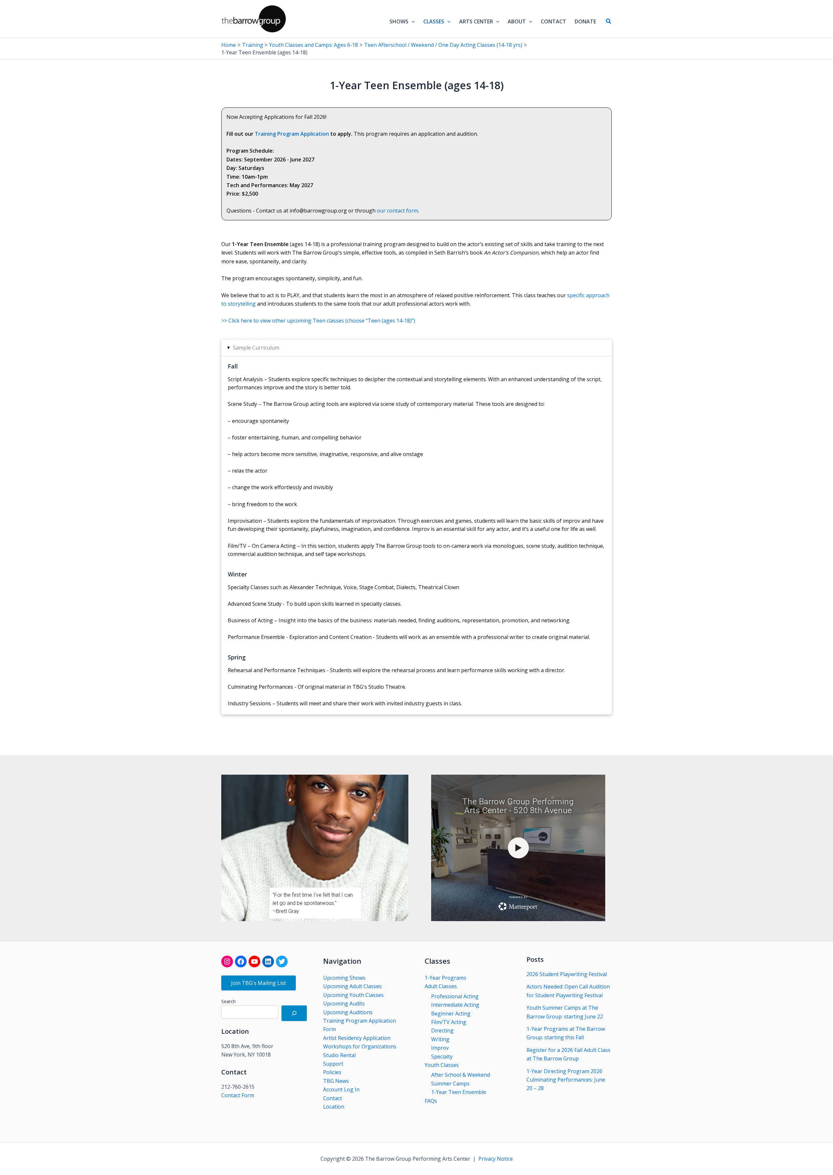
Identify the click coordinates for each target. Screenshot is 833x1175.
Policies (332, 1072)
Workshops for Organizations (359, 1046)
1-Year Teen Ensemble (458, 1092)
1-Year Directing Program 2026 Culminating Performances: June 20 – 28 (565, 1080)
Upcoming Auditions (348, 1012)
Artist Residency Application (356, 1038)
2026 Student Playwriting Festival (566, 974)
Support (333, 1063)
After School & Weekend (460, 1074)
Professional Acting (455, 996)
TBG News (336, 1081)
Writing (440, 1039)
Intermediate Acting (455, 1004)
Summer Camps (450, 1083)
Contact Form (237, 1095)
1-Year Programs (445, 977)
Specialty (442, 1056)
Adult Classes (441, 986)
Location (333, 1106)
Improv (440, 1047)
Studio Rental (339, 1055)
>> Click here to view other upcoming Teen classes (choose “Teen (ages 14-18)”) (318, 320)
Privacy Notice (495, 1158)
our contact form (397, 210)
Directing (442, 1030)
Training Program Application (292, 133)
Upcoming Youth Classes (353, 995)
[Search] (294, 1013)
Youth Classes (442, 1065)
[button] (411, 21)
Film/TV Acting (448, 1022)
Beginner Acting (451, 1013)
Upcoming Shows (344, 977)
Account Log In (341, 1089)
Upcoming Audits (344, 1003)
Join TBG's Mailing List (258, 983)
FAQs (431, 1100)
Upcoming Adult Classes (352, 986)
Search (228, 1001)
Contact (332, 1098)
